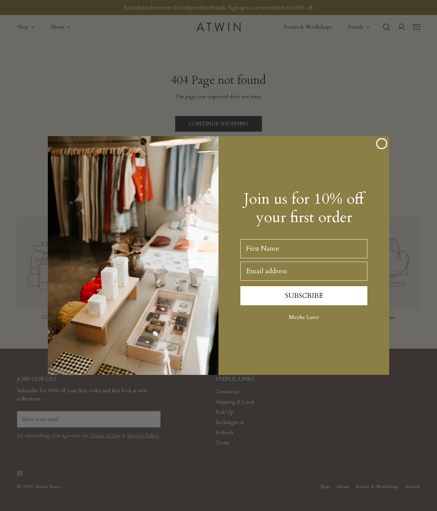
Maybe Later (304, 317)
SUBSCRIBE (304, 295)
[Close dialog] (381, 143)
